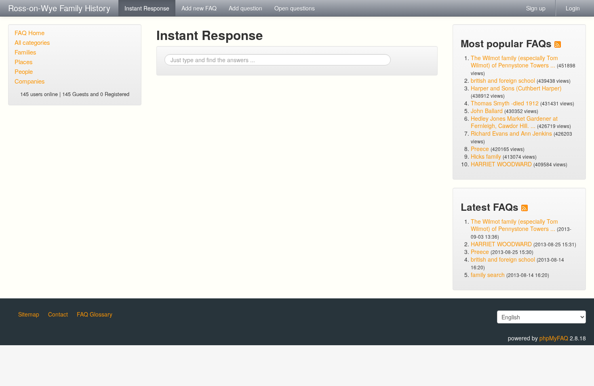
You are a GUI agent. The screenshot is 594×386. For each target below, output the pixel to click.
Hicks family (487, 156)
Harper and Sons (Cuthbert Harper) (516, 88)
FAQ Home (29, 32)
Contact (58, 314)
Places (24, 61)
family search (488, 275)
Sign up (536, 8)
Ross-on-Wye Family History (59, 8)
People (24, 71)
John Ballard (487, 111)
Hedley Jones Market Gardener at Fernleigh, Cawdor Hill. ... (514, 122)
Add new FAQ (199, 8)
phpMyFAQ (553, 338)
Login (573, 8)
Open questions (294, 8)
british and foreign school (503, 80)
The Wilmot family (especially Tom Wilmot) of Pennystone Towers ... (514, 61)
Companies (30, 81)
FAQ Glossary (94, 314)
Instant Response (146, 8)
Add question (245, 8)
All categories (32, 42)
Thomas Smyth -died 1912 (505, 103)
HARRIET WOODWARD (501, 164)
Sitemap (28, 314)
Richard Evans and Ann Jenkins (511, 133)
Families (25, 52)
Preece (480, 149)
